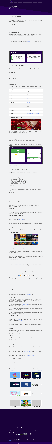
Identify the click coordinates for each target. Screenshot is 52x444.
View (27, 98)
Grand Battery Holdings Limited (30, 92)
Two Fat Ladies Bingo (36, 113)
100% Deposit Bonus (20, 418)
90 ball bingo (21, 200)
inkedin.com (10, 440)
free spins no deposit (29, 41)
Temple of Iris (28, 249)
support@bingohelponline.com (27, 351)
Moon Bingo (28, 113)
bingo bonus (36, 18)
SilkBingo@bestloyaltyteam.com (30, 355)
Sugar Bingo (12, 308)
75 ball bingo (25, 197)
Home (10, 4)
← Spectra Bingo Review (12, 370)
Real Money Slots (12, 420)
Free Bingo (19, 417)
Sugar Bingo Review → (40, 370)
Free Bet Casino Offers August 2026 (21, 416)
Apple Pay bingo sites (29, 294)
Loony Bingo (31, 113)
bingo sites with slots (19, 264)
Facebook (30, 102)
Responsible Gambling (12, 421)
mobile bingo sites (20, 219)
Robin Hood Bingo (25, 304)
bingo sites (35, 368)
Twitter (27, 102)
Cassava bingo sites (18, 319)
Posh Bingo (21, 320)
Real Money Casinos (12, 419)
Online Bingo (12, 4)
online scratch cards (36, 271)
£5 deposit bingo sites (29, 277)
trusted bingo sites (35, 339)
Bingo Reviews (15, 4)
